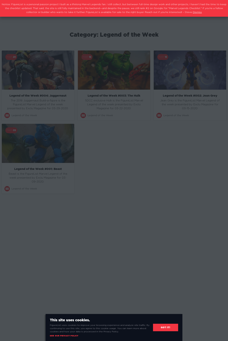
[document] (114, 170)
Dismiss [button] (197, 12)
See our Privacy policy (64, 336)
